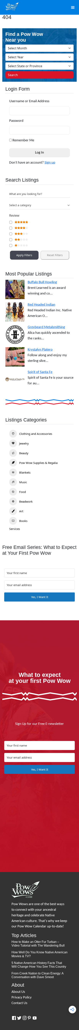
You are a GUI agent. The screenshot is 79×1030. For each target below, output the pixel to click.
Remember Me (23, 140)
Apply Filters (24, 255)
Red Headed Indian (41, 305)
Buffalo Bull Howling (42, 282)
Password (16, 121)
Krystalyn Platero (40, 350)
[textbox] (20, 205)
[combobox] (39, 205)
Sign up (49, 163)
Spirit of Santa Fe (40, 372)
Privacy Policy (22, 997)
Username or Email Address (29, 101)
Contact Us (19, 1003)
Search (13, 75)
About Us (18, 992)
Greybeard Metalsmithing (46, 327)
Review (14, 215)
